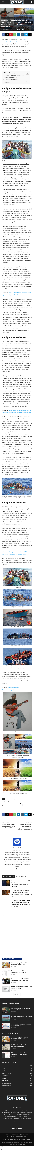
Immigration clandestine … (11, 77)
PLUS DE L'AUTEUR (21, 876)
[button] (2, 2)
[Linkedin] (18, 34)
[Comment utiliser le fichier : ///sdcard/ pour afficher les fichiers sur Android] (6, 973)
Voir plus (16, 994)
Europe (4, 801)
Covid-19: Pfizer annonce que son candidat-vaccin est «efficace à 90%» (8, 826)
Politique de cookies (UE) (21, 1136)
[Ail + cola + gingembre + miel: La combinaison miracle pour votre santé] (6, 965)
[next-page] (5, 910)
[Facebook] (3, 34)
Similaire (8, 82)
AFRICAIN (8, 799)
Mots (15, 805)
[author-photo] (17, 845)
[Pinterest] (11, 34)
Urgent (30, 17)
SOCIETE (19, 805)
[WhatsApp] (14, 34)
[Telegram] (26, 34)
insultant (17, 803)
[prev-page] (3, 910)
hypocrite (9, 801)
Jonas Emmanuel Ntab (7, 805)
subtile (24, 805)
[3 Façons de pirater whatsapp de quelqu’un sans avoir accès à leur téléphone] (6, 1055)
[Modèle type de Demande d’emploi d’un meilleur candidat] (6, 989)
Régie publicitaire (24, 1134)
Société (17, 17)
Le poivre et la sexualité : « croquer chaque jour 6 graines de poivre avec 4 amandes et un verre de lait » (24, 828)
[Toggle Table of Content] (27, 73)
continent (27, 799)
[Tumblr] (22, 34)
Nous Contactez (10, 1136)
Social (22, 17)
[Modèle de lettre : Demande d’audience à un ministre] (6, 1047)
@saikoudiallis (6, 29)
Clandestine (20, 799)
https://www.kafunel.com (17, 850)
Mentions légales (14, 1134)
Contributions (18, 6)
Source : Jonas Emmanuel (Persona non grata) (18, 81)
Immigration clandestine (7, 803)
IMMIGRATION (16, 801)
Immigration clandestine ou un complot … (14, 75)
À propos (7, 1134)
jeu (21, 803)
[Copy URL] (30, 34)
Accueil (2, 6)
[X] (7, 34)
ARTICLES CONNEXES (8, 876)
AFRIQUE (14, 799)
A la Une (26, 17)
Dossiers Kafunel (9, 6)
